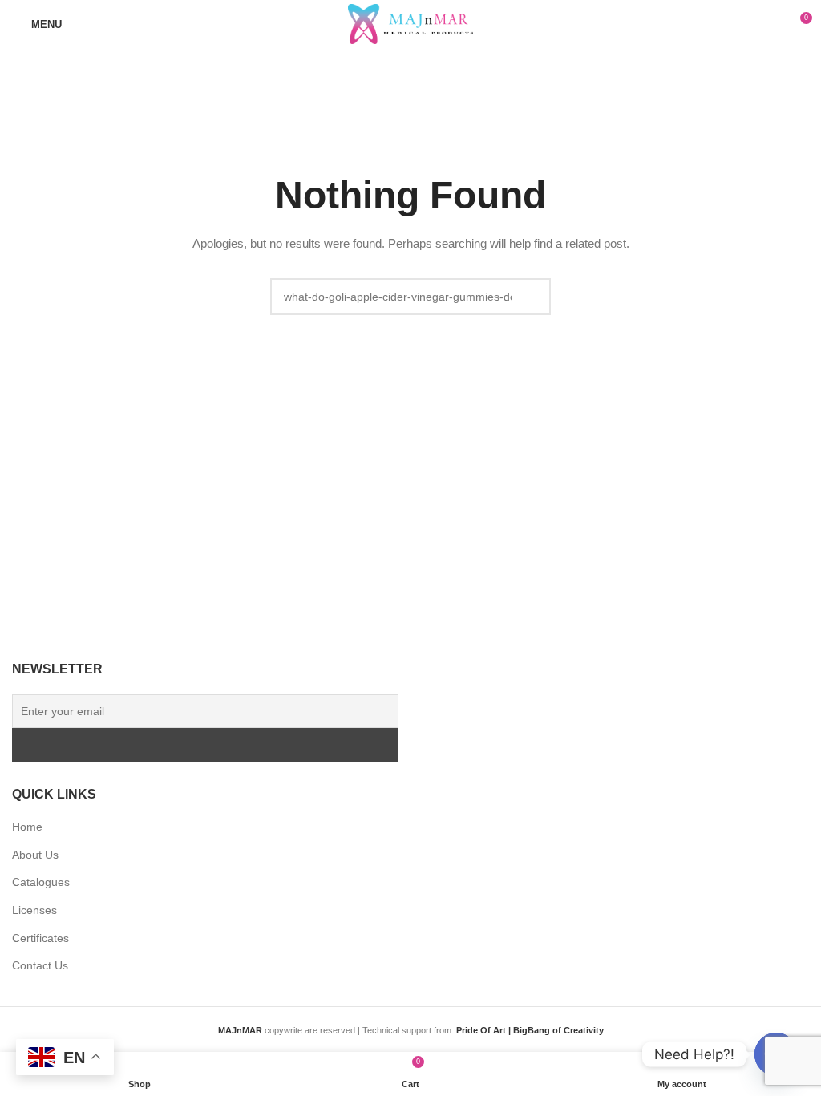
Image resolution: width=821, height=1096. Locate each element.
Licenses (34, 910)
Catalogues (41, 882)
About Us (35, 854)
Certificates (40, 938)
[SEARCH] (532, 296)
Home (27, 826)
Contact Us (40, 965)
